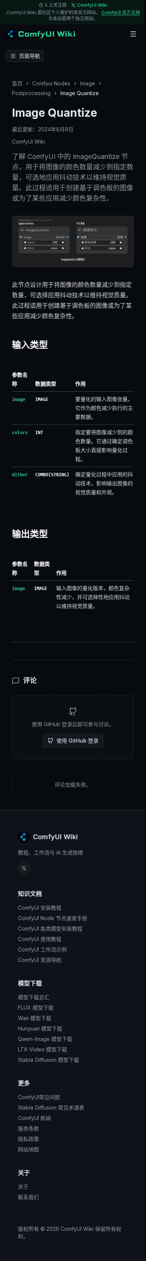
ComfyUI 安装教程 (39, 907)
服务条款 (28, 1128)
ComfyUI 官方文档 (120, 12)
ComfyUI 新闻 (34, 1118)
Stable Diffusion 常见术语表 (51, 1107)
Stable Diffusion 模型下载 (48, 1060)
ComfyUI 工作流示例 (42, 949)
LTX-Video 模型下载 (42, 1049)
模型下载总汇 (33, 997)
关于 (23, 1186)
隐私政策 (28, 1139)
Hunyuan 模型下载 (40, 1028)
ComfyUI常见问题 (39, 1097)
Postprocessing (31, 93)
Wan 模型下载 (34, 1018)
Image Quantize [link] (79, 93)
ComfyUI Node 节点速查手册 (52, 918)
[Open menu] (133, 34)
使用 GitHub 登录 (77, 740)
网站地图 (28, 1149)
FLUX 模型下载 (36, 1007)
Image (87, 83)
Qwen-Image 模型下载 (45, 1039)
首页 (17, 83)
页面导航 (29, 56)
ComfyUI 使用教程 (39, 939)
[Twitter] (24, 868)
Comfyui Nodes (51, 83)
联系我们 (28, 1197)
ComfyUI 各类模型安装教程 (50, 928)
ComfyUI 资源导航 (39, 960)
